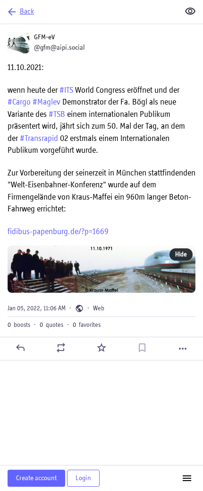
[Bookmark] (142, 347)
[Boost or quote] (61, 347)
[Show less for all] (190, 11)
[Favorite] (101, 347)
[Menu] (186, 478)
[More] (182, 348)
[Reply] (20, 347)
